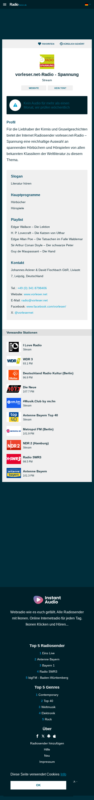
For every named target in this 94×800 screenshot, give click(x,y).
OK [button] (38, 785)
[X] (43, 736)
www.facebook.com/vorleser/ (46, 306)
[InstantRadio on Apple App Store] (54, 736)
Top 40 (48, 701)
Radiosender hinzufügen (47, 743)
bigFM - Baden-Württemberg (48, 677)
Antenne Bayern (48, 659)
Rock (48, 719)
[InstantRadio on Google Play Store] (48, 736)
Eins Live (48, 653)
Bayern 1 (48, 665)
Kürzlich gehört (73, 44)
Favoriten (48, 44)
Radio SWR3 (48, 671)
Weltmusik (48, 707)
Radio (18, 4)
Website (34, 88)
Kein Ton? (60, 88)
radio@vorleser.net (34, 300)
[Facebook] (37, 736)
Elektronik (48, 713)
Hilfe (47, 749)
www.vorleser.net (35, 294)
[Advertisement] (47, 24)
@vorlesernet (24, 312)
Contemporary (48, 694)
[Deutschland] (88, 4)
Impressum (47, 761)
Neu (47, 755)
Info (63, 774)
